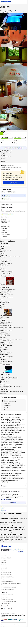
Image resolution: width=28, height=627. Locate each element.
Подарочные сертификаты (7, 589)
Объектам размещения (6, 594)
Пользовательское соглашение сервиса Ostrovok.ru (11, 584)
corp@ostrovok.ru (6, 499)
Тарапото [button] (5, 199)
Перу (2, 508)
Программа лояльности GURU (8, 587)
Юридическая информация (7, 579)
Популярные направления (7, 576)
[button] (13, 21)
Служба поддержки (6, 572)
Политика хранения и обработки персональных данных (12, 625)
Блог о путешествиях (6, 574)
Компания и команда (6, 558)
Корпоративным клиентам (7, 599)
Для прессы (4, 564)
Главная (3, 507)
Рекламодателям (5, 603)
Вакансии (3, 562)
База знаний (4, 570)
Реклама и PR (4, 605)
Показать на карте (20, 11)
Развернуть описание (8, 214)
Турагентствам (4, 597)
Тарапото (3, 510)
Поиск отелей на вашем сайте (8, 601)
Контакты (3, 560)
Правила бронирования (7, 581)
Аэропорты (7, 195)
